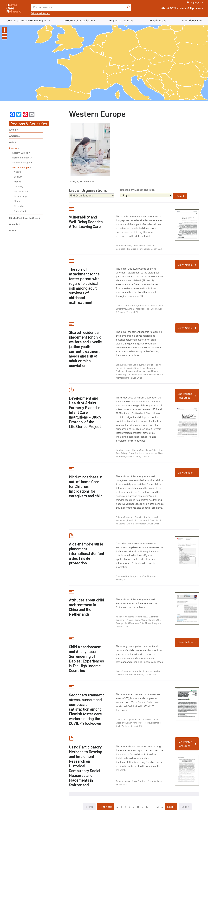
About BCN (168, 8)
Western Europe (20, 167)
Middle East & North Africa (23, 218)
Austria (17, 172)
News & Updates (190, 8)
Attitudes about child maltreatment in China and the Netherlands (86, 607)
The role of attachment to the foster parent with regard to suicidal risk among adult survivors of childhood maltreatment (84, 286)
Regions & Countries (121, 20)
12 (157, 806)
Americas (14, 135)
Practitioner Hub (192, 20)
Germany (18, 186)
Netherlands (20, 206)
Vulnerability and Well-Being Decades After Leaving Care (86, 222)
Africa (12, 129)
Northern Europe (21, 157)
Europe (13, 148)
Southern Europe (21, 162)
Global (12, 230)
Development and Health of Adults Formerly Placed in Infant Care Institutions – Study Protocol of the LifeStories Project (85, 412)
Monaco (18, 201)
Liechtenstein (21, 191)
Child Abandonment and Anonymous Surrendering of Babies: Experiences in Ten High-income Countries (86, 658)
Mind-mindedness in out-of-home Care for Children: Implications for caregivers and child (86, 486)
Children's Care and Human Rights (26, 20)
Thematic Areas (156, 20)
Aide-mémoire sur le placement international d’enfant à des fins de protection (86, 553)
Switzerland (20, 211)
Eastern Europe (20, 152)
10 (147, 806)
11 (152, 806)
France (17, 181)
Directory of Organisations (79, 20)
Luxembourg (20, 196)
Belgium (18, 176)
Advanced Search (40, 13)
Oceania (13, 224)
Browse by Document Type (137, 189)
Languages (195, 2)
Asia (11, 142)
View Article (185, 264)
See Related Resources (185, 395)
